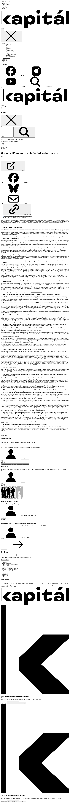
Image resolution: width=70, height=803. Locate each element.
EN (1, 109)
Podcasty (5, 7)
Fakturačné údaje (7, 563)
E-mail (25, 203)
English (5, 64)
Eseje (7, 47)
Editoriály (3, 461)
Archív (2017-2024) (10, 56)
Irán (1, 87)
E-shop (4, 63)
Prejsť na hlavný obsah (5, 1)
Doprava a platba (7, 567)
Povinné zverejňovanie (8, 570)
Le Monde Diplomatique (11, 54)
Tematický (3, 149)
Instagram (5, 574)
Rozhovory (8, 48)
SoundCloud (6, 575)
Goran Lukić (24, 515)
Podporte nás (7, 106)
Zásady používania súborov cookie (10, 569)
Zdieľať (23, 170)
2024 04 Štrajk (4, 147)
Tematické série (9, 50)
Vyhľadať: (3, 126)
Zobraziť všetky (4, 549)
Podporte (12, 106)
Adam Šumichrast (4, 158)
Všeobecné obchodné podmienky (10, 564)
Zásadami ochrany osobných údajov (23, 557)
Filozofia (2, 538)
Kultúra (7, 53)
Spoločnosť (3, 148)
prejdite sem (15, 141)
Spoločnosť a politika (10, 51)
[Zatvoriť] (11, 36)
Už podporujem (23, 703)
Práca (2, 460)
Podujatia (5, 5)
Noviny (5, 3)
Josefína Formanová (25, 537)
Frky (7, 49)
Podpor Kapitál (4, 703)
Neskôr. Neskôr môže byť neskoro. (13, 702)
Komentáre (8, 44)
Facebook (26, 182)
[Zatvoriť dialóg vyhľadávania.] (1, 108)
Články (4, 145)
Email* (2, 554)
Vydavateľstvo (6, 4)
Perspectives (8, 55)
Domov (5, 143)
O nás (4, 8)
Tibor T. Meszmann (31, 515)
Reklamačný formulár (8, 565)
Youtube (5, 576)
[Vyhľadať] (24, 132)
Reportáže (8, 45)
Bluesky (25, 193)
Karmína (23, 482)
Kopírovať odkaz (27, 214)
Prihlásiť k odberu (4, 559)
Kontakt (5, 562)
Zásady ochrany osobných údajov (10, 568)
